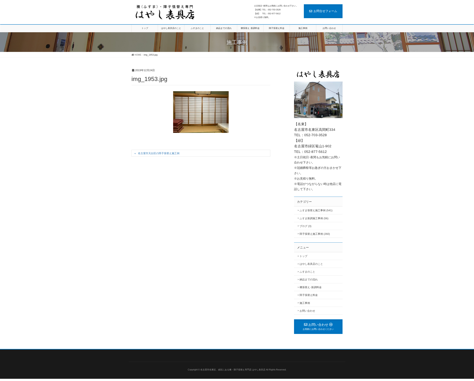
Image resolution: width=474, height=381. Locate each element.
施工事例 (305, 303)
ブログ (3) (305, 226)
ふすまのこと (307, 271)
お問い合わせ (307, 310)
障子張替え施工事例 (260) (315, 233)
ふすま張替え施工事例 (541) (316, 210)
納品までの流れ (309, 279)
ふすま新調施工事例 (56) (314, 218)
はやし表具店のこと (311, 263)
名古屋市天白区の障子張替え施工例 (158, 153)
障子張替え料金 (309, 295)
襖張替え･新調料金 (311, 287)
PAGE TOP (464, 364)
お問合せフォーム (325, 11)
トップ (303, 256)
